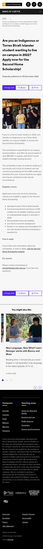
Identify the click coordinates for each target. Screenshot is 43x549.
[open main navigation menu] (39, 4)
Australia (5, 411)
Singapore (6, 431)
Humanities (26, 425)
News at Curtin (11, 11)
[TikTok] (37, 392)
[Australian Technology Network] (34, 493)
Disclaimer (6, 518)
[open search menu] (33, 4)
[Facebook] (5, 392)
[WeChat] (32, 392)
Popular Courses (28, 514)
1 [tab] (3, 380)
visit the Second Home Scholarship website (21, 250)
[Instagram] (10, 392)
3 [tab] (11, 380)
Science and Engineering (31, 429)
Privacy (5, 522)
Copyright (6, 514)
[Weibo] (27, 392)
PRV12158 (10, 540)
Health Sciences (27, 421)
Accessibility (26, 518)
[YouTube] (16, 392)
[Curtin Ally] (21, 493)
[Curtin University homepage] (12, 4)
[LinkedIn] (21, 392)
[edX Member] (6, 501)
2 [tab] (7, 380)
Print (36, 87)
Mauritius (5, 427)
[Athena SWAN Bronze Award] (8, 493)
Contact (25, 522)
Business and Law (28, 417)
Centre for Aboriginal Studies (29, 412)
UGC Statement (8, 526)
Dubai (4, 419)
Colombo (5, 415)
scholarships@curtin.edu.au (13, 268)
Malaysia (5, 423)
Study (28, 4)
